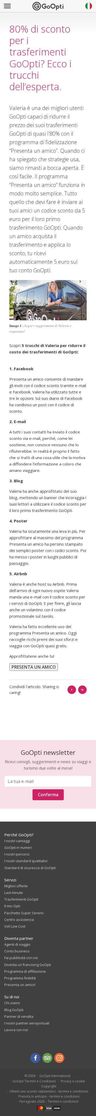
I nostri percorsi (16, 854)
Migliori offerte (16, 886)
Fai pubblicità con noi (21, 957)
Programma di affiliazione (25, 971)
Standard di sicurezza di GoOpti (30, 867)
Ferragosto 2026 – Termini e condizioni (48, 1101)
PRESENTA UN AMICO (33, 667)
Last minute (13, 892)
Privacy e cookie (73, 1081)
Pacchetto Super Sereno (24, 912)
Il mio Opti (12, 906)
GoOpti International (54, 1076)
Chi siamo (12, 1002)
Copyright (48, 1086)
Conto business (17, 951)
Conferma (48, 795)
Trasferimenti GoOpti (21, 899)
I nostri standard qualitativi (25, 860)
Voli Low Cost (14, 926)
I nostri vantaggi (17, 840)
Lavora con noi (16, 1029)
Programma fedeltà (20, 978)
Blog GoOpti (13, 1009)
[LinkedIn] (82, 689)
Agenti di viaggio (17, 944)
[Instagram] (59, 1058)
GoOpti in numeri (18, 847)
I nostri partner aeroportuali (26, 1023)
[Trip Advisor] (47, 1058)
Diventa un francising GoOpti (27, 964)
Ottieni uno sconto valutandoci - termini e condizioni (48, 1091)
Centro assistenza (19, 919)
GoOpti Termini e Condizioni (34, 1081)
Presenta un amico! (19, 984)
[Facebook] (71, 689)
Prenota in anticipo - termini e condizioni (48, 1096)
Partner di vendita (18, 1016)
